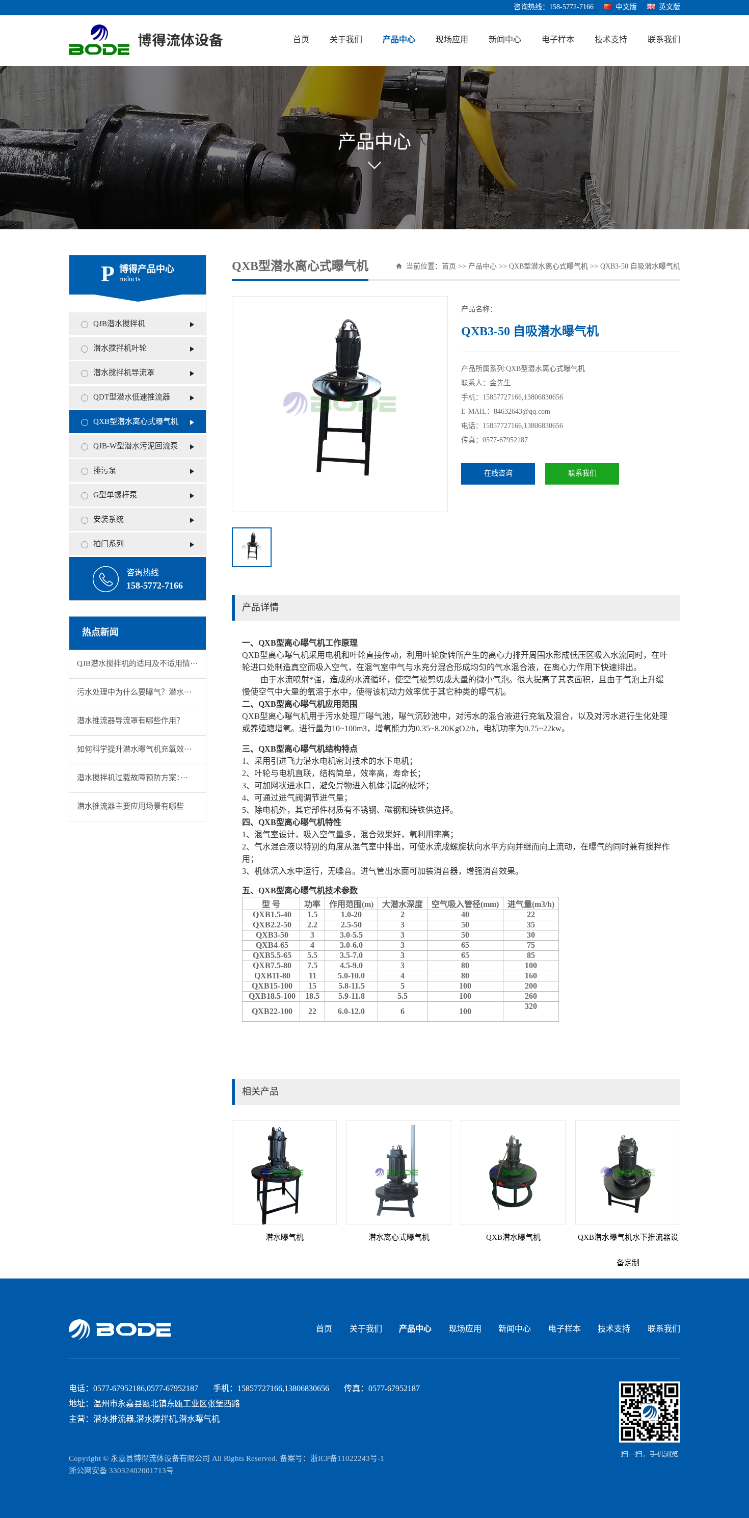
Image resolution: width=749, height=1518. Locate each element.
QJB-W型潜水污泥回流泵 (135, 446)
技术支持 (611, 40)
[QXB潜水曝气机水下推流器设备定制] (628, 1172)
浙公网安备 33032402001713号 (121, 1471)
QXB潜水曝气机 (513, 1238)
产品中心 (399, 40)
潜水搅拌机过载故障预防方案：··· (132, 778)
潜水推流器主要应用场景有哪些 (130, 807)
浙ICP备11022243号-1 (347, 1459)
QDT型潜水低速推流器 (131, 397)
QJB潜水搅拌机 (119, 324)
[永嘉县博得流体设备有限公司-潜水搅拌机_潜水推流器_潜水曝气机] (146, 40)
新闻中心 (505, 40)
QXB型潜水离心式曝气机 (135, 422)
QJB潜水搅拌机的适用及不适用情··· (137, 664)
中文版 (626, 7)
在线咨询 (498, 473)
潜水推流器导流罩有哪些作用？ (130, 721)
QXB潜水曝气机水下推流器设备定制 (628, 1250)
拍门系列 (108, 544)
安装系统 (108, 520)
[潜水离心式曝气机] (399, 1172)
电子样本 (558, 40)
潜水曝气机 (284, 1238)
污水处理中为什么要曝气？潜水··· (134, 692)
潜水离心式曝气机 (399, 1238)
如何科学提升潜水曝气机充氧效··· (134, 749)
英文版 (669, 7)
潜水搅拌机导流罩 (123, 373)
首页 (301, 40)
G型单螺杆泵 (115, 495)
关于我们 (346, 40)
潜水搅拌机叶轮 (120, 348)
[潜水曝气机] (284, 1172)
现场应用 (452, 40)
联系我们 (664, 40)
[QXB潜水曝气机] (513, 1172)
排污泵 (104, 471)
